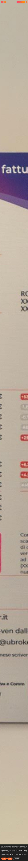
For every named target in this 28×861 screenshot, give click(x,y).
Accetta (4, 858)
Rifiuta (10, 858)
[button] (26, 2)
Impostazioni (17, 858)
